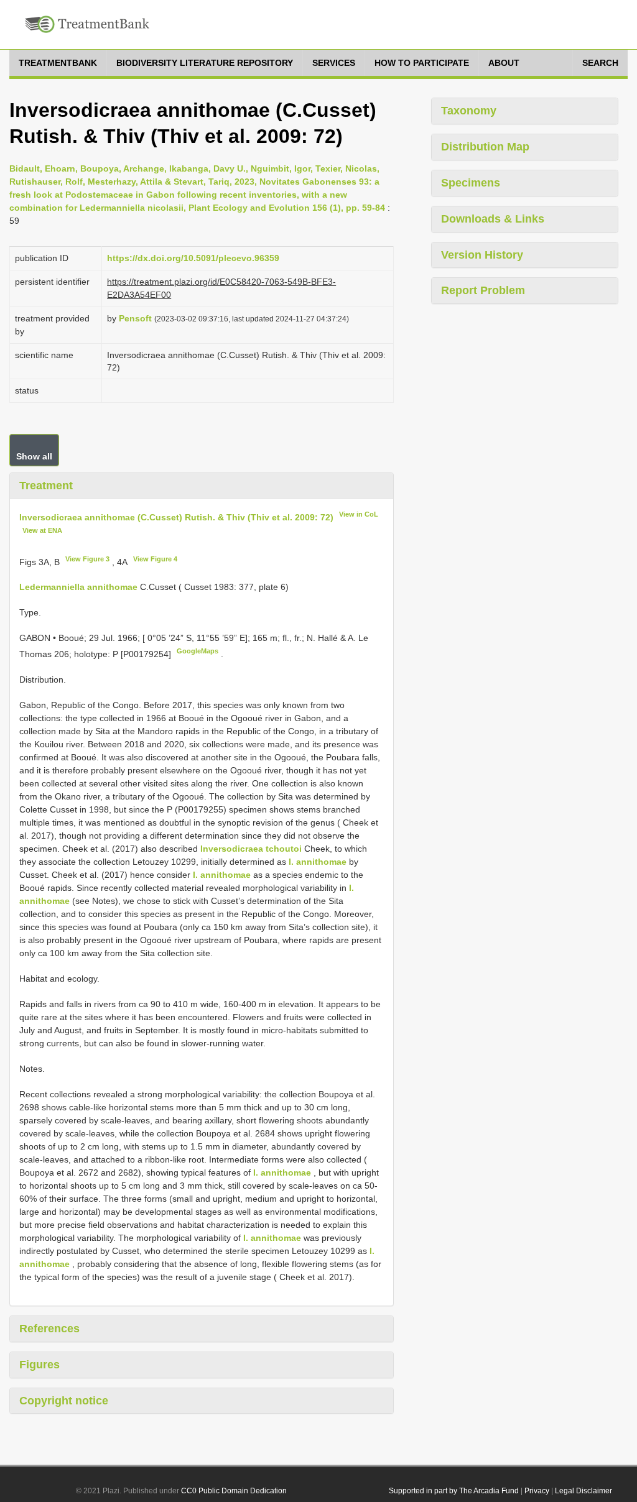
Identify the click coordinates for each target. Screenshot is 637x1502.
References (49, 1328)
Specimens (470, 183)
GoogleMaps (197, 651)
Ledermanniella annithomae (78, 587)
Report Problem (483, 290)
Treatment (46, 485)
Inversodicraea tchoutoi (251, 849)
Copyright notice (63, 1400)
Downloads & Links (492, 219)
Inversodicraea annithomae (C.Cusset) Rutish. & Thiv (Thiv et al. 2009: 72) (176, 517)
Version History (482, 255)
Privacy (536, 1490)
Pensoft (135, 318)
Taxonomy (468, 110)
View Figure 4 (155, 559)
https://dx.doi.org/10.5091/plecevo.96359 (193, 258)
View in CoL (358, 514)
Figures (39, 1364)
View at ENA (42, 530)
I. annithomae (317, 862)
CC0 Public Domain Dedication (234, 1490)
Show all (34, 456)
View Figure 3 (87, 559)
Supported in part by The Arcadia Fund (454, 1490)
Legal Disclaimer (583, 1490)
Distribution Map (485, 147)
